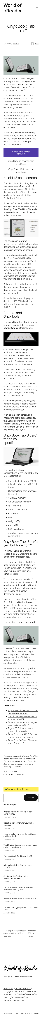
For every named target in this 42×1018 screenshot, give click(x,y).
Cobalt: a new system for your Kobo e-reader (19, 824)
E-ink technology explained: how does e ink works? (20, 908)
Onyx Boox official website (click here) (20, 170)
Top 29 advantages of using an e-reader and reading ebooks (21, 846)
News (16, 44)
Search (31, 797)
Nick (36, 44)
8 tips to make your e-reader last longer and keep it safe (20, 835)
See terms (8, 988)
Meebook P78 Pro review (32, 933)
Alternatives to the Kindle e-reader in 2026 (18, 866)
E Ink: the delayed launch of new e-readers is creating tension (18, 888)
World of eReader (13, 8)
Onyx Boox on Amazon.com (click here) (21, 162)
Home (6, 771)
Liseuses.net (18, 1000)
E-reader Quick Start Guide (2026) (18, 856)
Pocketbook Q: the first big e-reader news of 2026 (19, 813)
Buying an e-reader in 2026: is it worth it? (21, 898)
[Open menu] (37, 7)
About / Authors (23, 988)
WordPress (34, 1013)
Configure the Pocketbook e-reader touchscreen (16, 877)
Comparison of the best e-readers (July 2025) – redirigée (15, 933)
